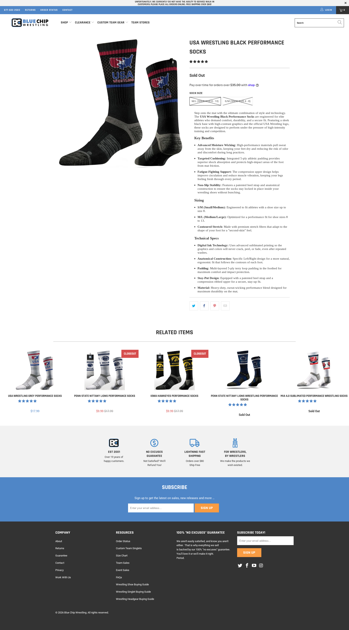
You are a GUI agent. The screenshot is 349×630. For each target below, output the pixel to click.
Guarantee (61, 555)
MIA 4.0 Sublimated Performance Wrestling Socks (314, 370)
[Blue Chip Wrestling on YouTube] (254, 565)
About (58, 541)
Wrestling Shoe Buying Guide (132, 584)
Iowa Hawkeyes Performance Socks (174, 370)
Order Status (49, 10)
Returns (30, 10)
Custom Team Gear (110, 22)
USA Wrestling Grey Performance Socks (35, 370)
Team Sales (122, 562)
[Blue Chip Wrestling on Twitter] (240, 565)
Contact (67, 10)
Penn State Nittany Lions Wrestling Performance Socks (244, 370)
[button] (198, 61)
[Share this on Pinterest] (214, 305)
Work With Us (63, 577)
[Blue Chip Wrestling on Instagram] (261, 565)
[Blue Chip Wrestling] (30, 22)
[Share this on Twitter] (193, 305)
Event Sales (122, 570)
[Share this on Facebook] (204, 305)
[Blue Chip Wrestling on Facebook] (247, 565)
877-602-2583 (12, 10)
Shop (64, 22)
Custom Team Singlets (129, 548)
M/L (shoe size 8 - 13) (205, 101)
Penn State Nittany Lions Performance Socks (105, 370)
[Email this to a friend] (225, 305)
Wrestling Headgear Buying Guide (135, 599)
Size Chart (121, 555)
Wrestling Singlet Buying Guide (133, 591)
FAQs (119, 577)
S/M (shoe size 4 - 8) (238, 101)
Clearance (82, 22)
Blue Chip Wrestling (75, 612)
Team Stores (140, 22)
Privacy (59, 570)
